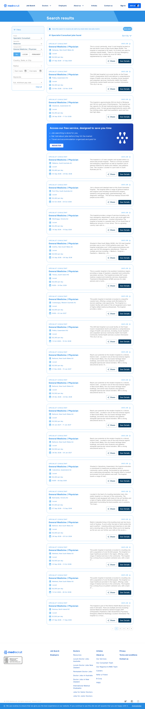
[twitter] (125, 701)
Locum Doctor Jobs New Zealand (83, 666)
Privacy (123, 651)
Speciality (16, 41)
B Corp (99, 679)
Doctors (76, 651)
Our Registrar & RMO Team (106, 667)
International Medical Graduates (81, 687)
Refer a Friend (102, 675)
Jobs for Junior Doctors (82, 696)
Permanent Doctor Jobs (82, 671)
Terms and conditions (128, 655)
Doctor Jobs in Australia (83, 675)
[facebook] (132, 701)
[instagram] (138, 701)
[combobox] (28, 59)
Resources (77, 655)
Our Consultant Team (104, 663)
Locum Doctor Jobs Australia (81, 660)
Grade (15, 35)
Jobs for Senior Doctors (83, 692)
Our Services (101, 659)
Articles (94, 6)
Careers (99, 671)
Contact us (108, 6)
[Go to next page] (131, 628)
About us (100, 655)
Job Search (30, 6)
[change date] (25, 71)
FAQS (98, 683)
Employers (63, 6)
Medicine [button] (17, 44)
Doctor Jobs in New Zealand (81, 680)
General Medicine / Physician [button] (24, 49)
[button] (47, 5)
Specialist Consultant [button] (21, 38)
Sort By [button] (125, 36)
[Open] (42, 60)
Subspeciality (17, 46)
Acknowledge (136, 706)
